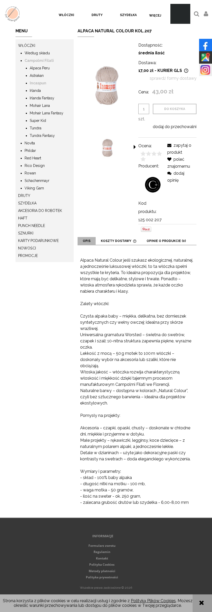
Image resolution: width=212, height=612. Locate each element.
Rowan (30, 173)
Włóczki (26, 45)
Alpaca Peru (40, 68)
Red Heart (33, 158)
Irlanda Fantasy (42, 98)
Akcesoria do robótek (40, 211)
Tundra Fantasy (42, 136)
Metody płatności (102, 571)
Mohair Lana (40, 106)
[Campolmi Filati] (153, 184)
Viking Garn (34, 188)
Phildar (30, 151)
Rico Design (35, 166)
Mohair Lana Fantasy (46, 113)
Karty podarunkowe (38, 241)
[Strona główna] (12, 14)
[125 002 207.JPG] (107, 147)
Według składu (37, 53)
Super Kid (38, 121)
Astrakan (37, 75)
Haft (22, 218)
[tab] (87, 241)
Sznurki (25, 233)
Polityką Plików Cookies (153, 600)
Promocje (28, 256)
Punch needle (31, 226)
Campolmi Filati (39, 60)
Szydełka (27, 203)
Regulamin (102, 552)
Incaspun (38, 83)
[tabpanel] (137, 381)
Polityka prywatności (102, 577)
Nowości (27, 248)
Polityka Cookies (102, 564)
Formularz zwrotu (102, 545)
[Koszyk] (180, 14)
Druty (24, 196)
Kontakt (102, 558)
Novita (30, 143)
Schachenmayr (37, 181)
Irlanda (35, 91)
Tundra (35, 128)
